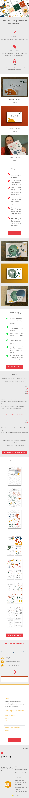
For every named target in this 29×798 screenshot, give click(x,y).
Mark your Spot (18, 784)
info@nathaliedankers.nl (21, 787)
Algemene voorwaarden (21, 769)
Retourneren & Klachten (21, 773)
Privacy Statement (19, 771)
